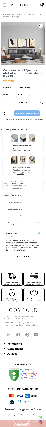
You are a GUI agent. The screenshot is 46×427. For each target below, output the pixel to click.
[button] (40, 26)
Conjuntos (10, 14)
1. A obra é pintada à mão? (15, 202)
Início (4, 14)
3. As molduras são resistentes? (16, 216)
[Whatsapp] (40, 417)
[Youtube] (36, 334)
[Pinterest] (27, 334)
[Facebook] (18, 334)
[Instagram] (9, 334)
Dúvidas (12, 353)
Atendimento (15, 348)
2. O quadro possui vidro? (14, 209)
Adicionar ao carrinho (27, 113)
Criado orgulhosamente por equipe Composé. (23, 409)
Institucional (15, 343)
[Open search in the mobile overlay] (12, 5)
